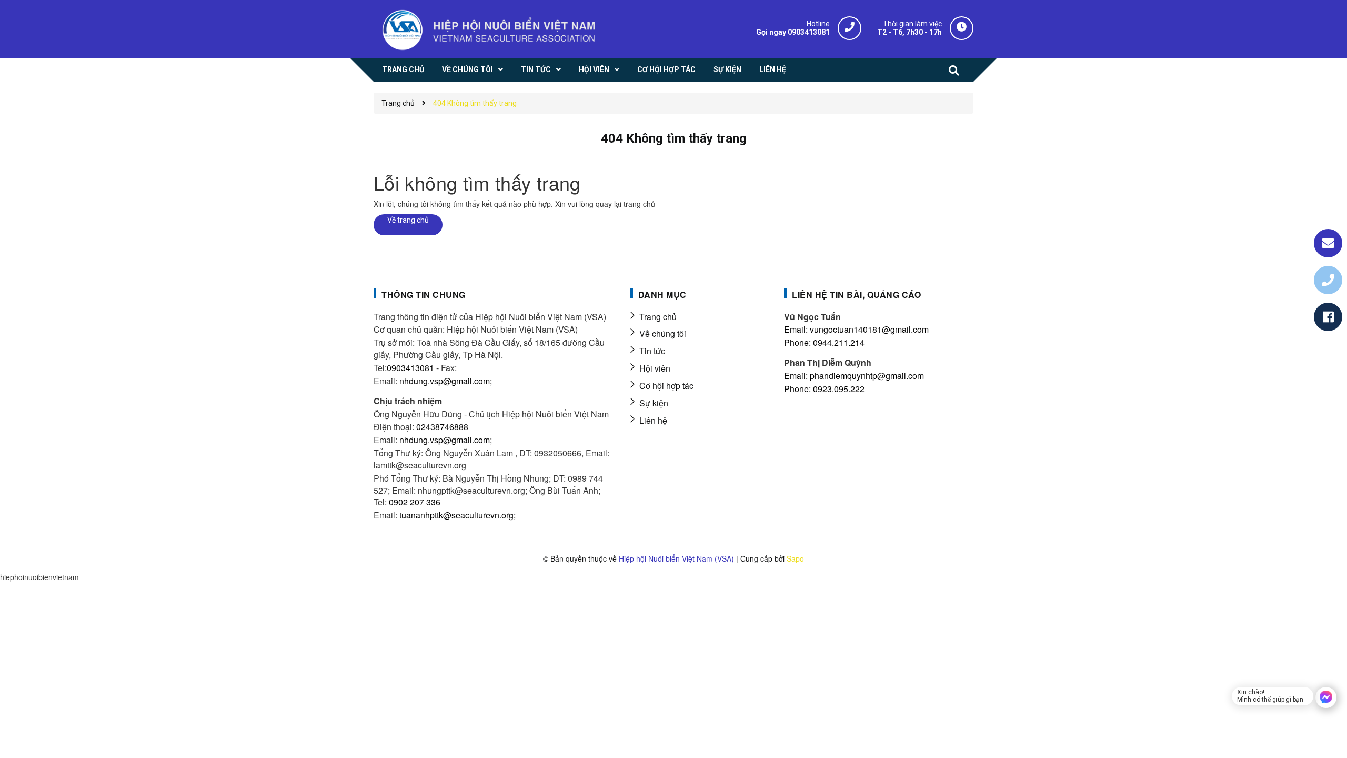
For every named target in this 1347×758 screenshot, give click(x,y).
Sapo (795, 558)
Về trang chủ (408, 220)
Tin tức (652, 351)
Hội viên (654, 368)
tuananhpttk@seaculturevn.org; (457, 515)
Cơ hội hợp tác (666, 386)
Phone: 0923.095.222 (824, 389)
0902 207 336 (414, 502)
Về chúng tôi (662, 333)
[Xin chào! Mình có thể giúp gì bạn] (1325, 697)
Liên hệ (653, 420)
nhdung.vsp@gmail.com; (445, 381)
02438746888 (442, 427)
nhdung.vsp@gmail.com (444, 440)
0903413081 (410, 368)
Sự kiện (653, 403)
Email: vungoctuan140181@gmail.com (856, 329)
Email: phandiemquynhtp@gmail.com (854, 376)
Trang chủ (658, 317)
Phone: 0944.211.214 (824, 342)
